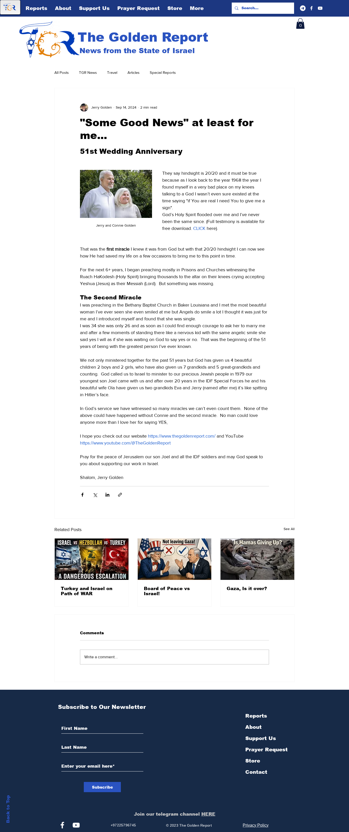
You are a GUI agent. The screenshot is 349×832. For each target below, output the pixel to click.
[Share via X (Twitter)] (94, 494)
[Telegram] (303, 8)
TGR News (88, 72)
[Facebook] (311, 8)
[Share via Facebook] (82, 494)
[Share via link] (120, 494)
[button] (300, 23)
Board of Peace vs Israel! (167, 591)
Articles (133, 72)
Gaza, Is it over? (247, 588)
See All (289, 529)
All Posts (61, 72)
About (253, 727)
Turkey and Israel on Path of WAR (86, 591)
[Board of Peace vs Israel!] (175, 559)
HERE (208, 814)
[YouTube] (320, 8)
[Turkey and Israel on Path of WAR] (92, 559)
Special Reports (163, 72)
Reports (256, 716)
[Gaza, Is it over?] (257, 559)
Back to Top (8, 809)
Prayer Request (266, 749)
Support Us (260, 738)
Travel (112, 72)
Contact (256, 772)
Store (252, 761)
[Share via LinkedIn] (107, 494)
